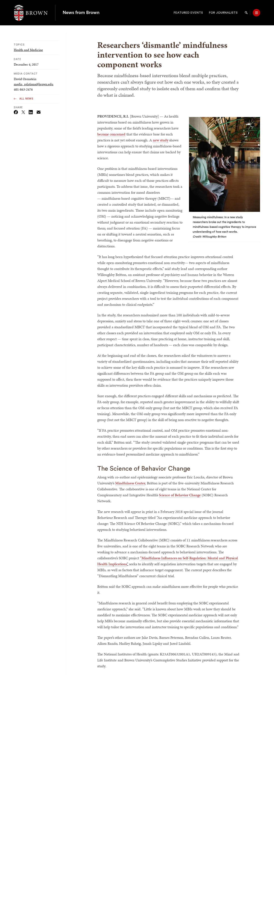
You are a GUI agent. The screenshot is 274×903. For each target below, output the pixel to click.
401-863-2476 (23, 89)
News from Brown (81, 12)
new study (160, 140)
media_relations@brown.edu (33, 84)
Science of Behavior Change (180, 495)
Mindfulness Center (130, 483)
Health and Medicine (28, 50)
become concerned (111, 134)
